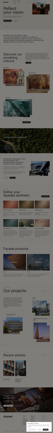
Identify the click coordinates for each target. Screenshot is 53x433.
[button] (39, 430)
